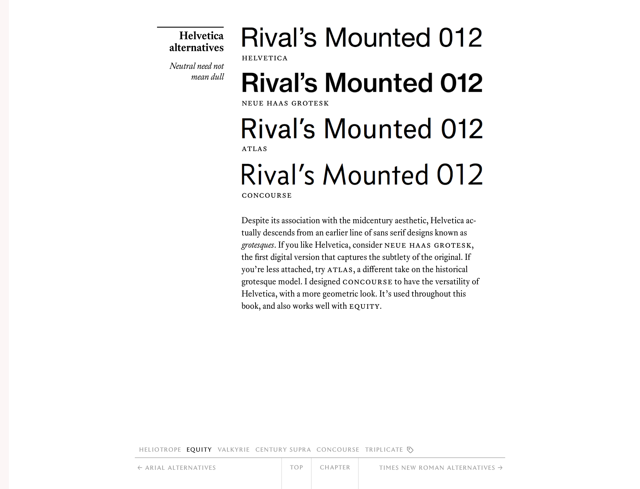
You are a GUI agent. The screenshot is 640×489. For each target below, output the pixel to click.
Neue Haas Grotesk (427, 245)
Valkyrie (233, 449)
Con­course (367, 281)
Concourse (337, 449)
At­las (340, 269)
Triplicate (384, 449)
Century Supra (283, 449)
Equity (199, 449)
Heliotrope (160, 449)
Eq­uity (364, 306)
